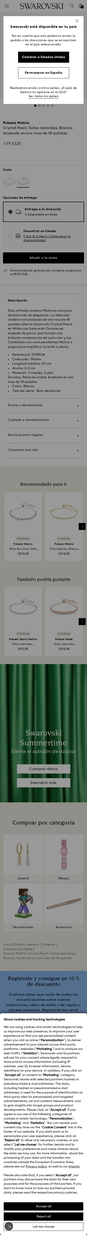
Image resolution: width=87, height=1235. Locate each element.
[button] (77, 20)
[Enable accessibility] (9, 1226)
